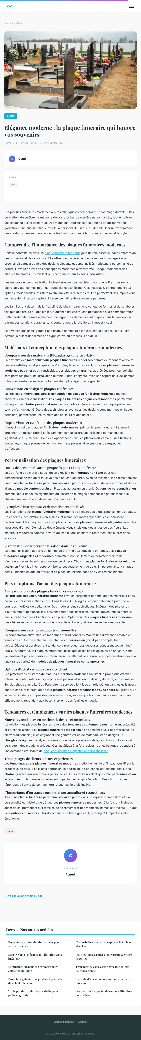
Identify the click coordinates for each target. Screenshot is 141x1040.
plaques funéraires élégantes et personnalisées (76, 751)
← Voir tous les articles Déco (23, 896)
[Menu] (131, 6)
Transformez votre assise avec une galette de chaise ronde (102, 968)
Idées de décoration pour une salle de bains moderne (103, 981)
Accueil (8, 23)
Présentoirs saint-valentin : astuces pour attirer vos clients (34, 944)
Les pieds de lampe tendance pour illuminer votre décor (104, 993)
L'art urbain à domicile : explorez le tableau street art (104, 944)
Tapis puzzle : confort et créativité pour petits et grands (33, 993)
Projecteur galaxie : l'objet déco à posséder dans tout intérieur (35, 981)
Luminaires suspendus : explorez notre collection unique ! (33, 968)
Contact (83, 1021)
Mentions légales (63, 1021)
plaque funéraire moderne (62, 253)
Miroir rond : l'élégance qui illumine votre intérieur (35, 956)
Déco (19, 23)
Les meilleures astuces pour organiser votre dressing (104, 956)
